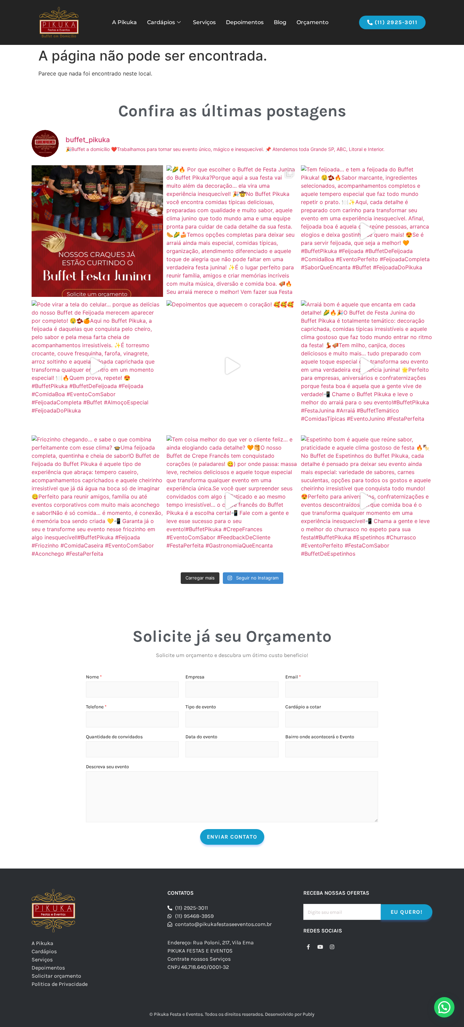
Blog (280, 22)
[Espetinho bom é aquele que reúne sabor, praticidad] (366, 501)
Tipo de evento (200, 707)
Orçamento (312, 22)
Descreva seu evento (107, 767)
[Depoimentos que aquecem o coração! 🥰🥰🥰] (232, 366)
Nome (94, 677)
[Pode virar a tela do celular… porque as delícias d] (97, 366)
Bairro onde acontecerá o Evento (319, 737)
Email (293, 677)
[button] (444, 1007)
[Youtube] (320, 947)
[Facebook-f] (308, 947)
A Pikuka (124, 22)
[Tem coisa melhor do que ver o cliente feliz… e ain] (232, 501)
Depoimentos (245, 22)
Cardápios (161, 22)
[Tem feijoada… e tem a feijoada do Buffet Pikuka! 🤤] (366, 231)
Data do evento (201, 737)
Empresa (194, 677)
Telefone (96, 707)
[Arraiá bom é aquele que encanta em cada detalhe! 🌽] (366, 366)
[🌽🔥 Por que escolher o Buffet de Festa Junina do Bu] (232, 231)
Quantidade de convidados (114, 737)
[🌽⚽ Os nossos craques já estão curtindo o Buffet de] (97, 231)
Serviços (204, 22)
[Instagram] (332, 947)
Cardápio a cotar (303, 707)
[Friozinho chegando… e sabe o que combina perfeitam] (97, 501)
